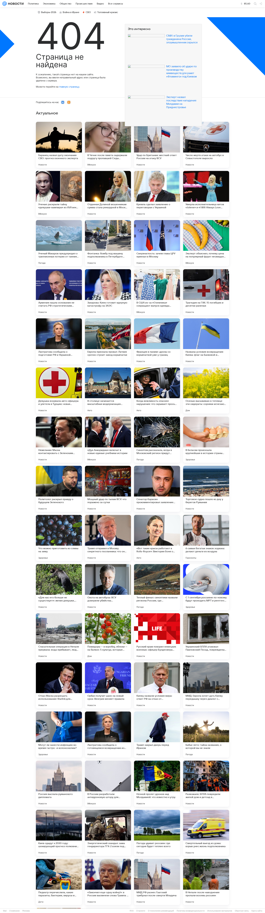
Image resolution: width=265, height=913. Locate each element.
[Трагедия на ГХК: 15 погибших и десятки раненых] (206, 292)
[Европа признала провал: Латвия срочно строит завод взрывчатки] (108, 341)
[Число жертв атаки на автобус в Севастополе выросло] (206, 145)
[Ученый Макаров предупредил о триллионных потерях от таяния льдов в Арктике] (59, 243)
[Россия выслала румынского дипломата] (59, 784)
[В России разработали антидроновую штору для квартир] (108, 784)
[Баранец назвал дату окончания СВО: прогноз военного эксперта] (59, 145)
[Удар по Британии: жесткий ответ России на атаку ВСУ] (157, 145)
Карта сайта (257, 911)
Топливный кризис (107, 12)
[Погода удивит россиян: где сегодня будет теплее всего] (157, 833)
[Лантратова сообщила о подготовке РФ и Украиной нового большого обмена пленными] (59, 341)
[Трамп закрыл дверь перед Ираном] (157, 735)
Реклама (26, 911)
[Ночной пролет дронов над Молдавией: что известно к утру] (157, 784)
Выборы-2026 (48, 12)
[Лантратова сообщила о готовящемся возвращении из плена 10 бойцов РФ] (108, 735)
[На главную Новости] (15, 3)
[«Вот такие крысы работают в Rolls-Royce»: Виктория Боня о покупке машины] (157, 538)
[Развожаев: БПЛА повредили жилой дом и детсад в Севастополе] (206, 784)
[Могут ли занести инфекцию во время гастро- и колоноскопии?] (59, 735)
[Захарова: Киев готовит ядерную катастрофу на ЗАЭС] (108, 292)
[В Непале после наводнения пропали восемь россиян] (206, 882)
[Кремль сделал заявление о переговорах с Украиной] (157, 194)
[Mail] (4, 3)
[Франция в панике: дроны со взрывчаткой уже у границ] (157, 341)
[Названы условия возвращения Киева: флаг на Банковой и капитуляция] (206, 341)
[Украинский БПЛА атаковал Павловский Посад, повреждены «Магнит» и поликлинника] (206, 636)
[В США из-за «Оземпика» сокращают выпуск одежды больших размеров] (157, 292)
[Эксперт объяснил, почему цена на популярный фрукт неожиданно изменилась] (206, 243)
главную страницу (69, 86)
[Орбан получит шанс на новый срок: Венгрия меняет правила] (108, 685)
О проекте (140, 911)
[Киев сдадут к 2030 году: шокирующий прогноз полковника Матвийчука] (59, 833)
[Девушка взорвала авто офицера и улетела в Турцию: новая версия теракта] (59, 391)
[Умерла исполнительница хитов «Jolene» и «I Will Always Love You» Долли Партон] (206, 194)
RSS (132, 911)
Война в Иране (71, 12)
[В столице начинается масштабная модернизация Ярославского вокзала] (108, 391)
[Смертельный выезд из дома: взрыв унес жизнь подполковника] (206, 833)
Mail (5, 911)
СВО (88, 12)
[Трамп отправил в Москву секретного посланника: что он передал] (108, 538)
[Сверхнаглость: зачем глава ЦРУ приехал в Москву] (157, 243)
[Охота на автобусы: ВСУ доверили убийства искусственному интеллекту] (108, 587)
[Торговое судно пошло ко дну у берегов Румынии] (206, 489)
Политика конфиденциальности (191, 911)
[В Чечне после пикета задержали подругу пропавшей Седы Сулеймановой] (108, 145)
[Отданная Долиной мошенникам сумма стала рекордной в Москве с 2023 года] (108, 194)
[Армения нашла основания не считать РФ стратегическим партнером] (59, 292)
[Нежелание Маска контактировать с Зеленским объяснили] (59, 440)
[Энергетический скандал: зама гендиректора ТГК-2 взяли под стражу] (108, 833)
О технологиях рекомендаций (161, 911)
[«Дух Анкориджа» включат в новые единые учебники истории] (108, 440)
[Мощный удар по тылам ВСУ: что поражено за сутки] (108, 489)
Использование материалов (219, 911)
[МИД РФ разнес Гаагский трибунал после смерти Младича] (157, 882)
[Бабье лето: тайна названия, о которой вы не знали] (206, 735)
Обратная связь (242, 911)
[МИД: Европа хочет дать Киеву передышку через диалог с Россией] (206, 685)
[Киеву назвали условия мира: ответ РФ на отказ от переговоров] (157, 685)
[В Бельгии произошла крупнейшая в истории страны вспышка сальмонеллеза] (206, 440)
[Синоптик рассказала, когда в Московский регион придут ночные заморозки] (157, 440)
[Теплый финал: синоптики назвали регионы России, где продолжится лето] (157, 587)
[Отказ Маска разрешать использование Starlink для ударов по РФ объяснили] (59, 685)
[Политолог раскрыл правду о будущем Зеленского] (59, 489)
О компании (14, 911)
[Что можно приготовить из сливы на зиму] (59, 538)
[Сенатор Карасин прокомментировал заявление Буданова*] (157, 489)
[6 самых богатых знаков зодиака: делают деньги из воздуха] (206, 538)
